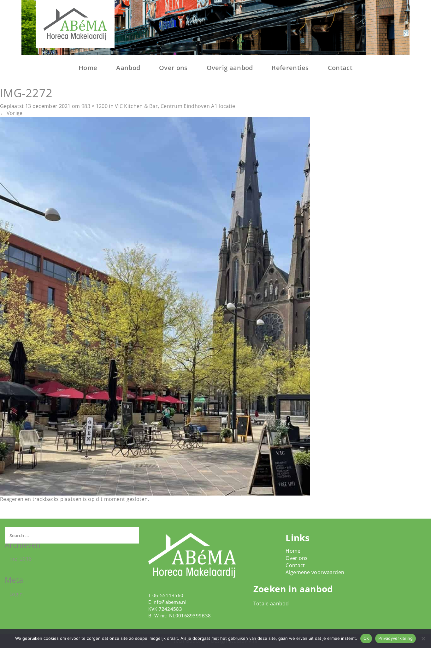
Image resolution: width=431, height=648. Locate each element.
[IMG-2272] (155, 305)
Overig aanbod (230, 67)
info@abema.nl (169, 602)
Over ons (173, 67)
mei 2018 (20, 558)
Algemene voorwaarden (315, 572)
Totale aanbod (271, 603)
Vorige (11, 113)
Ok (366, 638)
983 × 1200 (94, 106)
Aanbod (128, 67)
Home (88, 67)
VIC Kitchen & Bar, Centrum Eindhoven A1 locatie (175, 106)
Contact (340, 67)
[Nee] (423, 638)
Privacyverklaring (395, 638)
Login (16, 594)
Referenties (290, 67)
